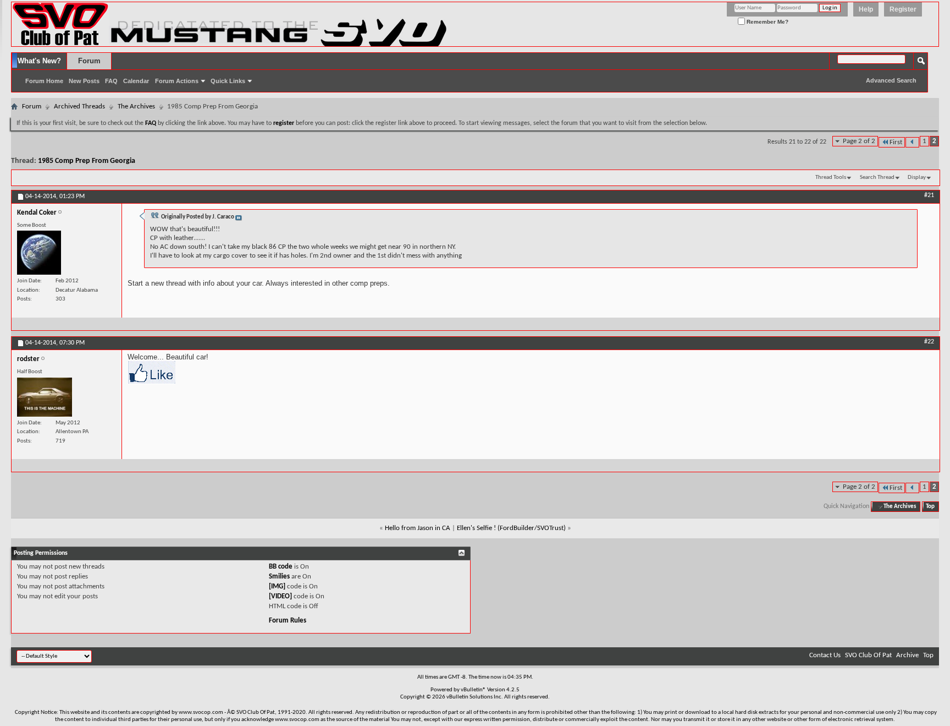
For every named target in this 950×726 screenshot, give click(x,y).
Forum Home (44, 81)
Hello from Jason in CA (417, 528)
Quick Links (228, 81)
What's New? (39, 61)
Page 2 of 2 (859, 141)
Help (866, 9)
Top (930, 507)
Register (903, 9)
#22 (929, 342)
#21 (929, 195)
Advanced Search (891, 80)
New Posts (84, 81)
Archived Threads (79, 106)
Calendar (136, 81)
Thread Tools (830, 177)
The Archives (136, 106)
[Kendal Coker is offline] (39, 253)
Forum (89, 61)
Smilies (279, 576)
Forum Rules (287, 620)
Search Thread (877, 177)
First (896, 142)
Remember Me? (766, 22)
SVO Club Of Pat (868, 655)
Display (917, 177)
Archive (907, 655)
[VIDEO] (280, 596)
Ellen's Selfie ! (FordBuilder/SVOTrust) (511, 528)
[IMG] (277, 586)
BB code (280, 566)
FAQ (111, 81)
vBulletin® (473, 690)
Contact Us (825, 655)
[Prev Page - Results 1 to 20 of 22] (912, 142)
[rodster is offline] (44, 397)
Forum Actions (176, 81)
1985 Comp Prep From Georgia (86, 161)
